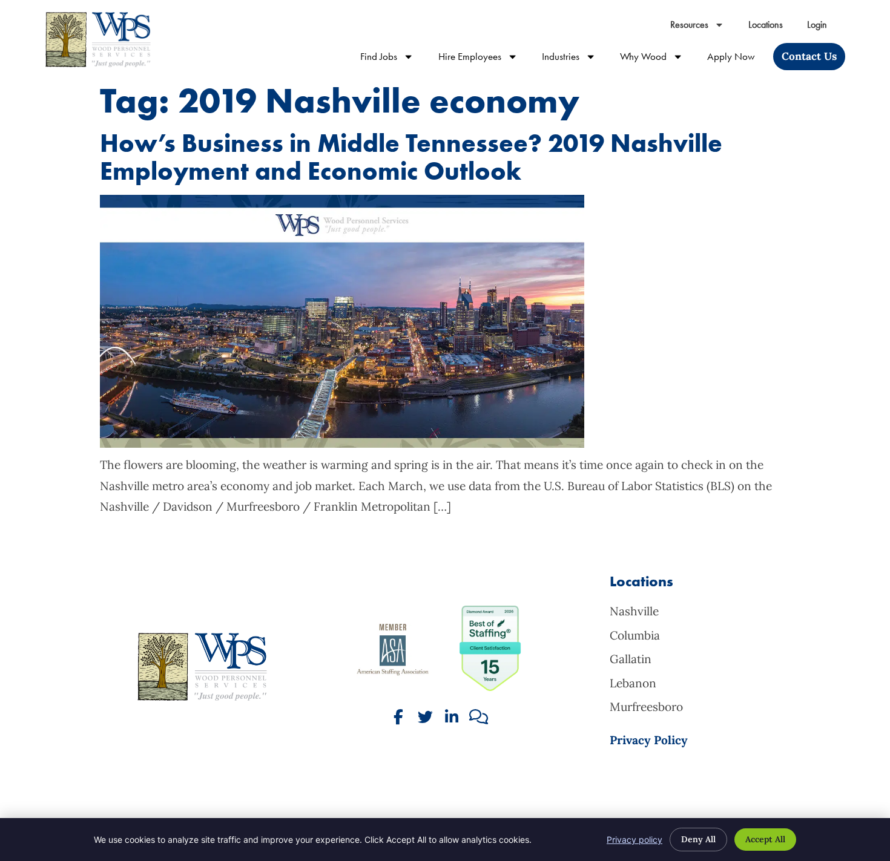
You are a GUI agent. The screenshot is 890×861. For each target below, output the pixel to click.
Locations (771, 27)
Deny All (698, 839)
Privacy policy (634, 839)
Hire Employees (484, 59)
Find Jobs (393, 59)
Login (823, 27)
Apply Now (737, 59)
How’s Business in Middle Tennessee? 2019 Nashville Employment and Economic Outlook (411, 157)
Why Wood (657, 59)
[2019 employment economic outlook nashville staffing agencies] (342, 443)
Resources (703, 27)
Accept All (765, 839)
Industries (575, 59)
